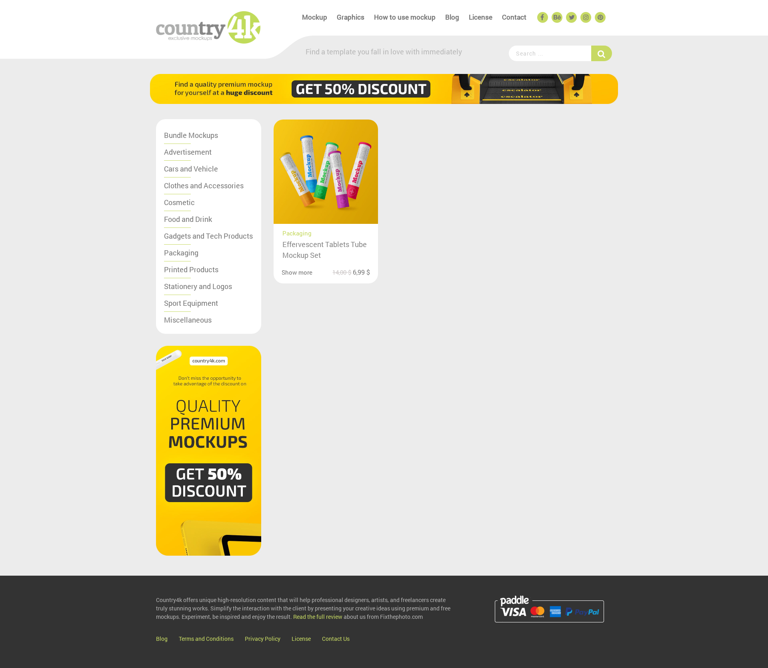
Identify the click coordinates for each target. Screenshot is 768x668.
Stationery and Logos (198, 286)
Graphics (350, 17)
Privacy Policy (262, 638)
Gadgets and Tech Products (208, 236)
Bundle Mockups (191, 135)
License (480, 17)
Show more (297, 272)
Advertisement (188, 152)
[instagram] (585, 18)
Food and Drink (188, 219)
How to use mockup (405, 17)
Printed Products (191, 269)
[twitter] (571, 18)
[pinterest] (600, 18)
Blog (452, 17)
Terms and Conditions (206, 638)
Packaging (181, 252)
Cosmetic (179, 202)
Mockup (314, 17)
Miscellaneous (188, 320)
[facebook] (542, 18)
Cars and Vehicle (191, 168)
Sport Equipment (191, 303)
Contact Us (336, 638)
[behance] (556, 18)
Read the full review (317, 616)
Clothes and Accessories (204, 185)
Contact (514, 17)
